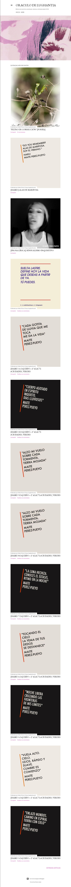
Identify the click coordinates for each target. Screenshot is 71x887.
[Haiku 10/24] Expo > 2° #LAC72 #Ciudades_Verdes (26, 433)
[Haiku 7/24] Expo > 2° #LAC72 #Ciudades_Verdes (35, 616)
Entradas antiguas (53, 868)
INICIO (18, 12)
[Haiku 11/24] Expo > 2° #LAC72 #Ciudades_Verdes (26, 370)
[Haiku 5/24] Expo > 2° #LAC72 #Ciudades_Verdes (35, 737)
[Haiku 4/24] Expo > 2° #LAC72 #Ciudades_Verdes (35, 797)
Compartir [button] (13, 132)
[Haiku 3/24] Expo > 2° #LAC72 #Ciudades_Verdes (35, 858)
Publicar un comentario (23, 311)
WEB (22, 12)
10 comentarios (21, 132)
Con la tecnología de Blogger (36, 878)
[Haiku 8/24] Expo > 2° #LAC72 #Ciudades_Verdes (35, 555)
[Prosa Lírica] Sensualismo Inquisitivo (32, 250)
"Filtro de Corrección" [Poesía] (28, 129)
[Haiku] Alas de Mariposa (24, 190)
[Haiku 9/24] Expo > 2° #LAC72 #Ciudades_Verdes (35, 495)
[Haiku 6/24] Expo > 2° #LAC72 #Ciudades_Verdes (35, 676)
